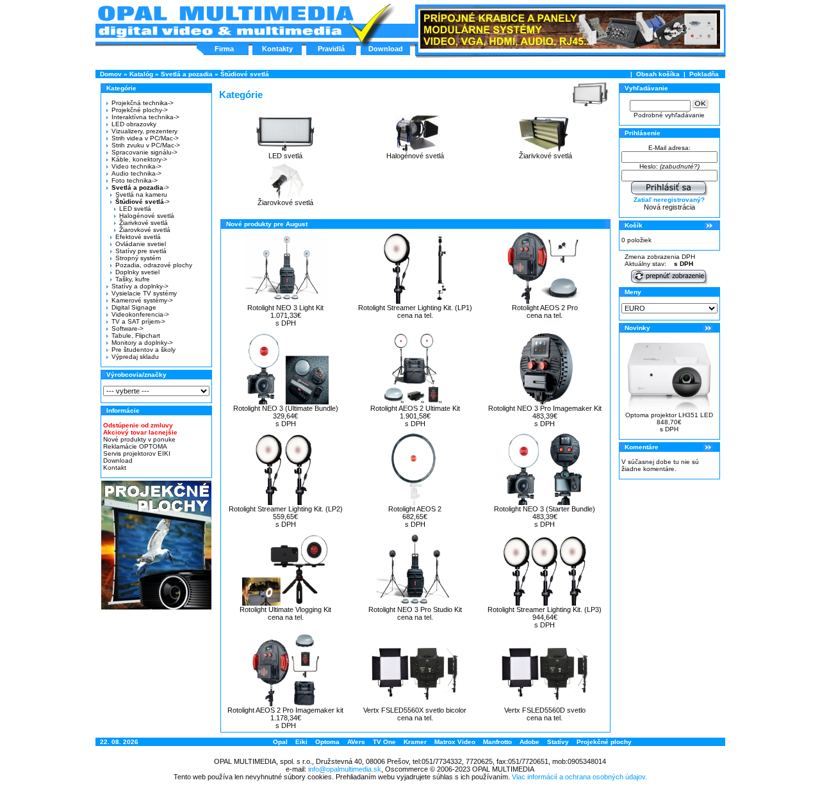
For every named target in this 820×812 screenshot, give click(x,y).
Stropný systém (138, 257)
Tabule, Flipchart (135, 335)
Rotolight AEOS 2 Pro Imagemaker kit (285, 710)
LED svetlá (135, 208)
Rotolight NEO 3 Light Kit (285, 307)
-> (140, 187)
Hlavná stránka (225, 22)
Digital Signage (133, 307)
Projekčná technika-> (142, 102)
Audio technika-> (136, 173)
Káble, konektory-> (139, 159)
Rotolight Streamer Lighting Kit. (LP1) (415, 307)
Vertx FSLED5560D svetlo (545, 710)
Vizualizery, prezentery (144, 131)
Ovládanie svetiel (140, 243)
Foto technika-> (134, 180)
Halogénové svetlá (146, 215)
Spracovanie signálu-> (144, 152)
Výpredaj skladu (135, 356)
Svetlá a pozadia (187, 74)
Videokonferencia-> (140, 314)
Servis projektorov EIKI (136, 453)
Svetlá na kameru (141, 194)
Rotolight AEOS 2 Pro (545, 307)
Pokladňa (704, 74)
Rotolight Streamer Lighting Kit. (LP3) (545, 609)
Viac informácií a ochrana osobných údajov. (579, 777)
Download (385, 49)
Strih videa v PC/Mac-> (145, 138)
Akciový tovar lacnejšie (140, 432)
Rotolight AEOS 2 (414, 509)
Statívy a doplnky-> (139, 286)
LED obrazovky (133, 124)
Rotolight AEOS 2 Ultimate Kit (415, 408)
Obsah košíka (658, 74)
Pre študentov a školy (143, 349)
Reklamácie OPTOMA (135, 446)
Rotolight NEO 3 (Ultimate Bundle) (285, 408)
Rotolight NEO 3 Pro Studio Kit (415, 609)
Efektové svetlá (138, 236)
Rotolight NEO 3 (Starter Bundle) (544, 509)
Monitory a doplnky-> (142, 342)
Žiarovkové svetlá (144, 229)
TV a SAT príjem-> (138, 321)
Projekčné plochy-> (139, 109)
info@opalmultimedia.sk (344, 769)
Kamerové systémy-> (142, 300)
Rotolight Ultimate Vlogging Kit (285, 609)
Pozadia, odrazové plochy (153, 265)
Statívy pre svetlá (141, 250)
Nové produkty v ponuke (139, 439)
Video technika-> (136, 166)
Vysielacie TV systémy (144, 293)
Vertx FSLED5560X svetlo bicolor (414, 710)
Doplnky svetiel (137, 272)
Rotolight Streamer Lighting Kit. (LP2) (286, 509)
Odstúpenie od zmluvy (138, 425)
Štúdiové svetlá (244, 74)
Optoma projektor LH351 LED (669, 414)
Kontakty (277, 49)
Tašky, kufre (132, 279)
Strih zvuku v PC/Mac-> (145, 145)
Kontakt (114, 467)
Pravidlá (331, 49)
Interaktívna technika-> (145, 116)
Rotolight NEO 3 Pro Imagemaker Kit (545, 408)
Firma (224, 49)
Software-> (127, 328)
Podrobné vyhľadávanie (669, 115)
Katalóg (141, 74)
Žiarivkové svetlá (143, 222)
